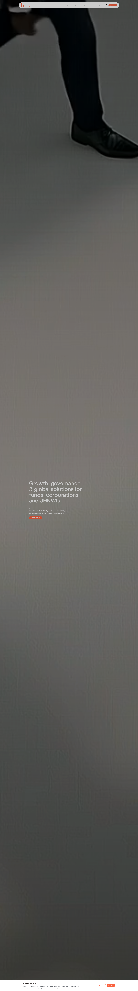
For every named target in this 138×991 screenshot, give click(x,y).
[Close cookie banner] (135, 983)
